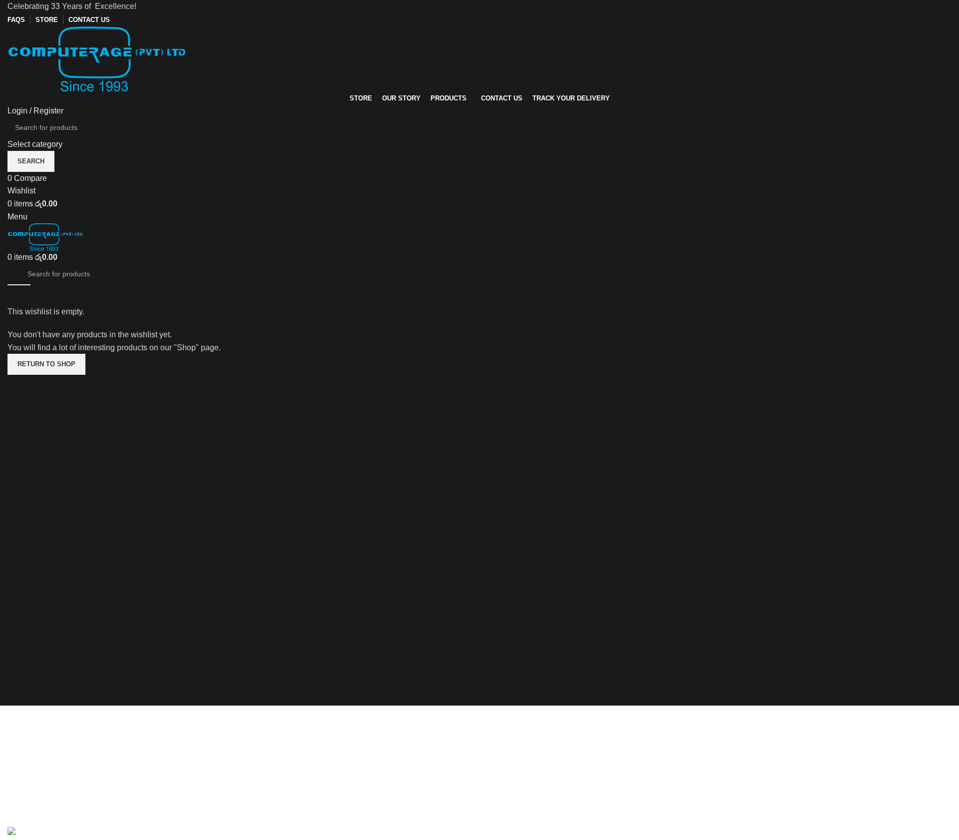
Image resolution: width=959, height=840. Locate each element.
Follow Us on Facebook (769, 752)
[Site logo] (96, 57)
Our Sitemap (509, 708)
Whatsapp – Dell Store (767, 808)
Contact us (746, 715)
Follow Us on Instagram (769, 733)
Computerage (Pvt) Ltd (527, 771)
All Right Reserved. (111, 820)
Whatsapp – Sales (759, 771)
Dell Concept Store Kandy (533, 789)
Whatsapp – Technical (766, 789)
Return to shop (46, 364)
